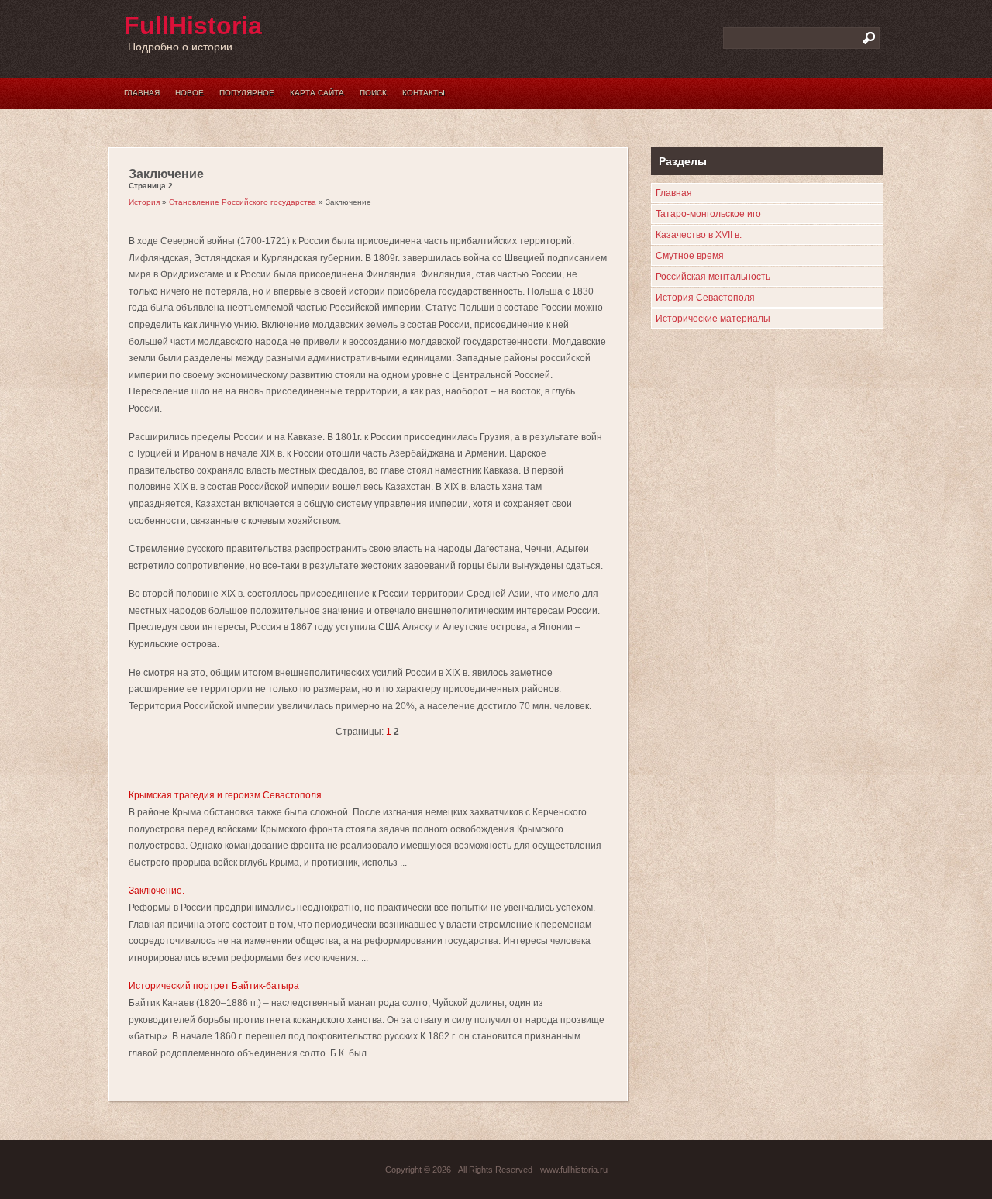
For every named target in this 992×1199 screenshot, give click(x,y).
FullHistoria (193, 26)
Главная (142, 92)
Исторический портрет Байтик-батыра (214, 985)
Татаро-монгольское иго (708, 213)
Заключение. (156, 890)
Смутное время (690, 255)
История (144, 202)
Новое (189, 92)
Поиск (373, 92)
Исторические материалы (713, 318)
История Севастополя (705, 297)
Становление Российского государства (242, 202)
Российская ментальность (713, 276)
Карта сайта (317, 92)
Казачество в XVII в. (699, 234)
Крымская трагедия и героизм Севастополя (225, 795)
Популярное (246, 92)
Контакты (423, 92)
